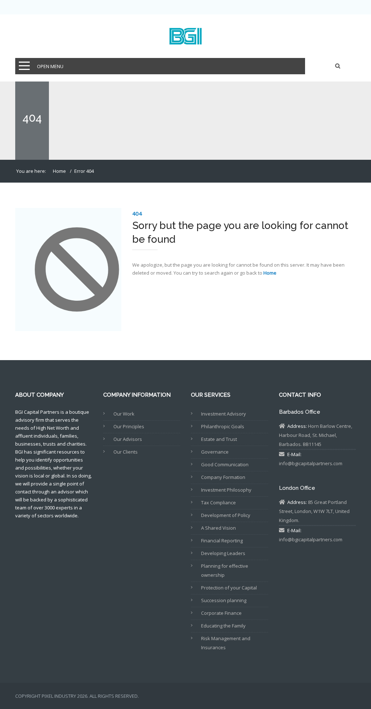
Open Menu (50, 66)
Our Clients (125, 452)
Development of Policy (225, 515)
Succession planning (223, 600)
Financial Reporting (222, 540)
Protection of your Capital (229, 587)
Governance (215, 452)
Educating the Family (223, 625)
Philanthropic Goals (222, 426)
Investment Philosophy (226, 490)
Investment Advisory (223, 413)
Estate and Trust (219, 439)
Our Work (123, 413)
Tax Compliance (218, 502)
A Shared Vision (218, 528)
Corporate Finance (221, 613)
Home (59, 171)
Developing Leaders (223, 553)
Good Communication (225, 464)
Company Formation (223, 477)
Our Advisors (127, 439)
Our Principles (128, 426)
